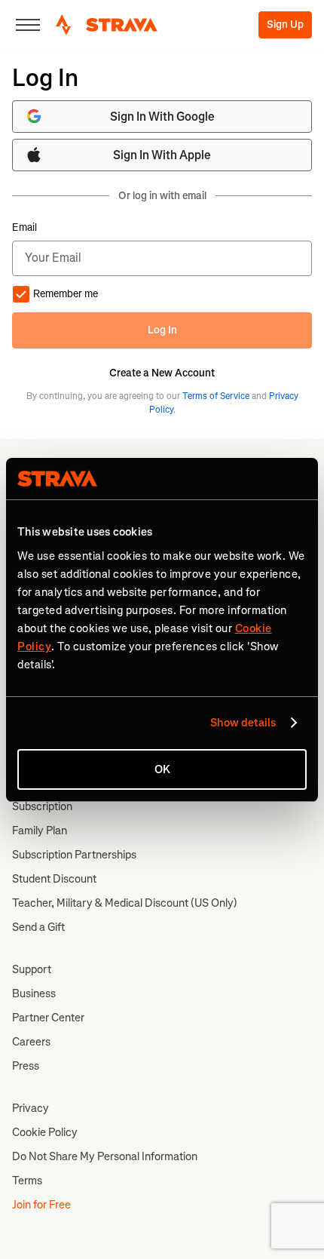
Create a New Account (162, 373)
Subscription (42, 806)
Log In (162, 330)
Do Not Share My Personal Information (104, 1156)
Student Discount (54, 878)
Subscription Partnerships (74, 854)
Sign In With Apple (162, 155)
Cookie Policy (45, 1132)
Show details (243, 722)
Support (31, 969)
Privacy (30, 1108)
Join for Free (41, 1204)
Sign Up (285, 24)
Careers (31, 1041)
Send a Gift (38, 927)
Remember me (65, 294)
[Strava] (106, 25)
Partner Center (48, 1017)
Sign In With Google (162, 116)
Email (24, 228)
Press (25, 1065)
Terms (27, 1180)
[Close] (28, 25)
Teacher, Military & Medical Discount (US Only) (124, 902)
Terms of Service (215, 396)
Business (34, 993)
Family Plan (39, 830)
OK (162, 769)
